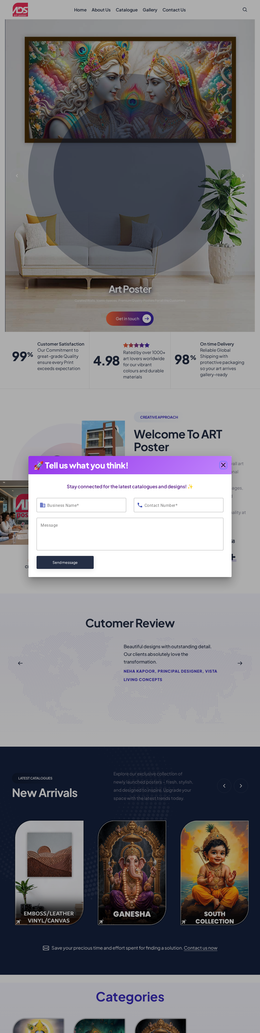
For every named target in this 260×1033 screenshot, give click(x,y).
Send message (65, 562)
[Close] (223, 465)
